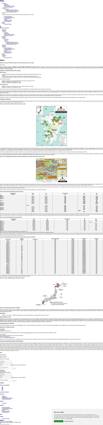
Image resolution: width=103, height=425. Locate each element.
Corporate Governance (8, 7)
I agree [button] (56, 421)
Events (5, 19)
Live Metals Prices (7, 18)
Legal (1, 422)
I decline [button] (60, 421)
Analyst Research (7, 21)
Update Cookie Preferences (8, 422)
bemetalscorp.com (28, 332)
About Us (6, 4)
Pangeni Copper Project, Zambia (12, 10)
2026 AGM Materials (8, 20)
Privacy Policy (69, 418)
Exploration (6, 39)
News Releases (3, 354)
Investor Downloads (8, 16)
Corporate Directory (8, 24)
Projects (3, 36)
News (3, 22)
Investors (4, 12)
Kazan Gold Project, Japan (11, 11)
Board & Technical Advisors (9, 6)
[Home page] (2, 1)
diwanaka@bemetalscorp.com (9, 337)
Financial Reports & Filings (9, 17)
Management (6, 5)
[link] (69, 418)
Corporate (4, 3)
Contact (3, 23)
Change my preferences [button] (68, 421)
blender (10, 421)
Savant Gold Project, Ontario (11, 42)
